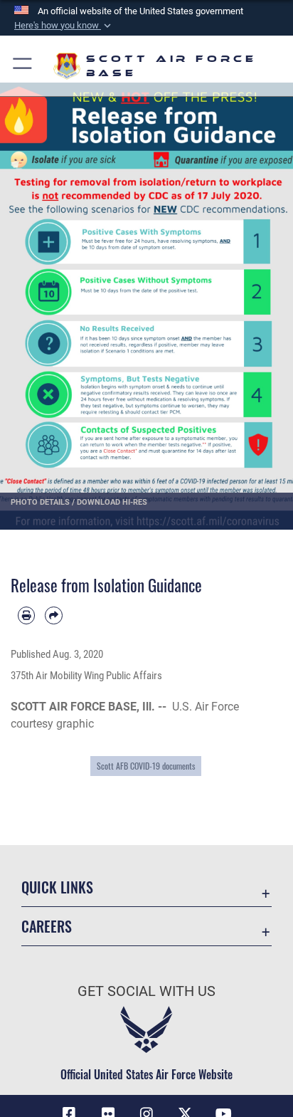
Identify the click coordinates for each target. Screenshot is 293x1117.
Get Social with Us (146, 991)
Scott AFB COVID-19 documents (146, 765)
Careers (46, 926)
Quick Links (57, 887)
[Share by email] (53, 615)
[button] (64, 26)
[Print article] (26, 615)
